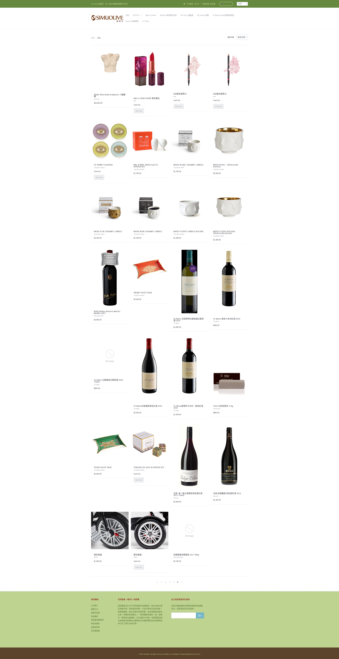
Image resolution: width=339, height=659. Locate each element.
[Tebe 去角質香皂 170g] (229, 369)
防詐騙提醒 (95, 631)
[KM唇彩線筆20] (229, 69)
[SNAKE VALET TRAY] (149, 268)
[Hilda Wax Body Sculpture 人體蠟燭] (110, 70)
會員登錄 (205, 4)
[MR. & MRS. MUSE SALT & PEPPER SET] (149, 140)
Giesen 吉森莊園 (132, 21)
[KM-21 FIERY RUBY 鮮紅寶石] (149, 72)
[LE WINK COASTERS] (110, 140)
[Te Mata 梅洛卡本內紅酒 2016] (229, 281)
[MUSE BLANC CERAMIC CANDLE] (189, 140)
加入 (200, 615)
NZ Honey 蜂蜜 (203, 15)
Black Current (151, 15)
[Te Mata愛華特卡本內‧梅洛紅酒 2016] (189, 369)
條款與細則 (95, 624)
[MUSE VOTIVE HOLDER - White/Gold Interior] (229, 207)
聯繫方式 (94, 609)
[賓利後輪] (149, 530)
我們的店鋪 (95, 613)
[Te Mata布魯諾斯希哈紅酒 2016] (149, 369)
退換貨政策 (95, 627)
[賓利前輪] (110, 530)
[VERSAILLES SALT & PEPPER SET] (149, 443)
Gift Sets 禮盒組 (187, 15)
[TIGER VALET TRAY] (110, 443)
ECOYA (136, 15)
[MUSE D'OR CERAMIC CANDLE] (110, 207)
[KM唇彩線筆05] (189, 69)
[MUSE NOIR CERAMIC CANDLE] (149, 207)
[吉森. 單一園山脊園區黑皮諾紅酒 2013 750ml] (189, 456)
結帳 (213, 4)
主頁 (127, 15)
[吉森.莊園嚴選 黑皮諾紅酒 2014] (229, 456)
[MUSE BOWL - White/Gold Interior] (229, 140)
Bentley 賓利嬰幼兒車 (168, 15)
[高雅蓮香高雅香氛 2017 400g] (189, 530)
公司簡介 (94, 606)
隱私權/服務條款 (97, 620)
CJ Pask (145, 21)
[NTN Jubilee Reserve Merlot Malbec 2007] (110, 277)
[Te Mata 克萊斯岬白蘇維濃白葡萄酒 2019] (189, 281)
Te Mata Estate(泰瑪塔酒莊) (223, 15)
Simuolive (147, 654)
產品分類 (231, 37)
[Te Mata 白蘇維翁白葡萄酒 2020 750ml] (110, 355)
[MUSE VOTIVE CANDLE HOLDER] (189, 207)
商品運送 (94, 616)
